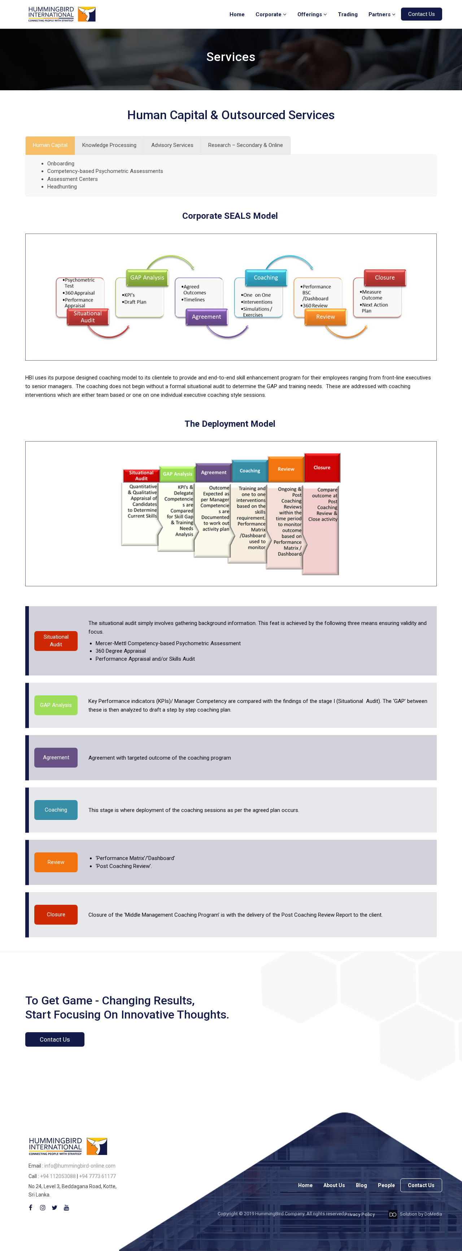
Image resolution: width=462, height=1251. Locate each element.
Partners (380, 14)
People (386, 1185)
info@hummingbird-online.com (80, 1166)
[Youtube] (66, 1207)
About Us (334, 1185)
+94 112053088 (58, 1176)
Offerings (310, 14)
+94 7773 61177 (97, 1176)
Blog (361, 1185)
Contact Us (421, 14)
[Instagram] (42, 1207)
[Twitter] (54, 1207)
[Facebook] (30, 1207)
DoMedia (433, 1214)
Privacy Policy (359, 1214)
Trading (348, 14)
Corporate (269, 14)
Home (237, 14)
